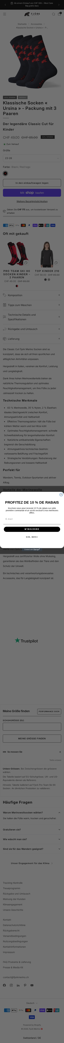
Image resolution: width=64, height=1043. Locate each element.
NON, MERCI (32, 537)
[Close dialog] (61, 494)
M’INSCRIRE (32, 529)
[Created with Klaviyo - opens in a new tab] (32, 549)
